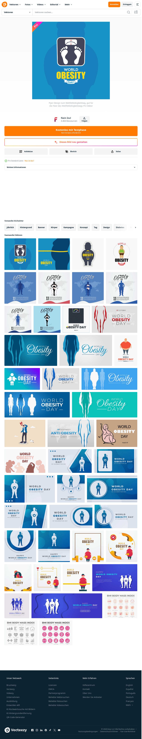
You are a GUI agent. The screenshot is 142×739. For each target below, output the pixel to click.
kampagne (69, 227)
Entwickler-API (13, 705)
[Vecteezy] (4, 4)
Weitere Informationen (16, 167)
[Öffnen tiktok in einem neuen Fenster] (50, 730)
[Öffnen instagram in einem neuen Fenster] (37, 730)
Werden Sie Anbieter (92, 697)
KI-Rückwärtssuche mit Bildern (20, 709)
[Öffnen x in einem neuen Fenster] (55, 730)
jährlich (10, 227)
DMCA (51, 689)
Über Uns (86, 693)
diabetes (120, 227)
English (127, 685)
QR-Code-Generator (15, 717)
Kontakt (85, 689)
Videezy (9, 693)
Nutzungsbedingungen (86, 731)
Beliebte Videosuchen (58, 705)
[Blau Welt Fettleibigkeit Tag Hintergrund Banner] (109, 379)
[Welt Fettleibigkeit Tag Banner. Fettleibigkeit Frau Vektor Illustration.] (116, 433)
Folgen (83, 121)
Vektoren (13, 4)
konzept (84, 227)
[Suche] (126, 12)
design (106, 227)
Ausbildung (11, 701)
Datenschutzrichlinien (107, 731)
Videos (40, 4)
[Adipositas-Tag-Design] (88, 546)
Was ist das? (29, 161)
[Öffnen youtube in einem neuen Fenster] (59, 730)
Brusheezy (11, 685)
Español (127, 689)
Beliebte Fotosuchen (57, 701)
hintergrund (26, 227)
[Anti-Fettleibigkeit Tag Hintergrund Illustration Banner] (71, 433)
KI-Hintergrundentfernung (18, 713)
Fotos (27, 4)
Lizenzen (52, 685)
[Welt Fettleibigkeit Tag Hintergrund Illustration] (30, 350)
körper (54, 227)
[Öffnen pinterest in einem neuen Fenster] (46, 730)
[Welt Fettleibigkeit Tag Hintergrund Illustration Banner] (114, 319)
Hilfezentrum (88, 685)
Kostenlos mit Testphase (70, 131)
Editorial (54, 4)
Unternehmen (12, 697)
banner (41, 227)
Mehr (67, 4)
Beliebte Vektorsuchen (58, 697)
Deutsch (128, 697)
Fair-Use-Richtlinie (125, 731)
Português (129, 693)
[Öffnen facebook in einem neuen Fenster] (32, 730)
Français (128, 701)
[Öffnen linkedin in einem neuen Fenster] (41, 730)
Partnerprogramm (56, 693)
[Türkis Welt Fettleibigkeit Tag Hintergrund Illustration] (104, 404)
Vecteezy (10, 689)
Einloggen (125, 4)
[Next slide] (131, 227)
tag (95, 227)
